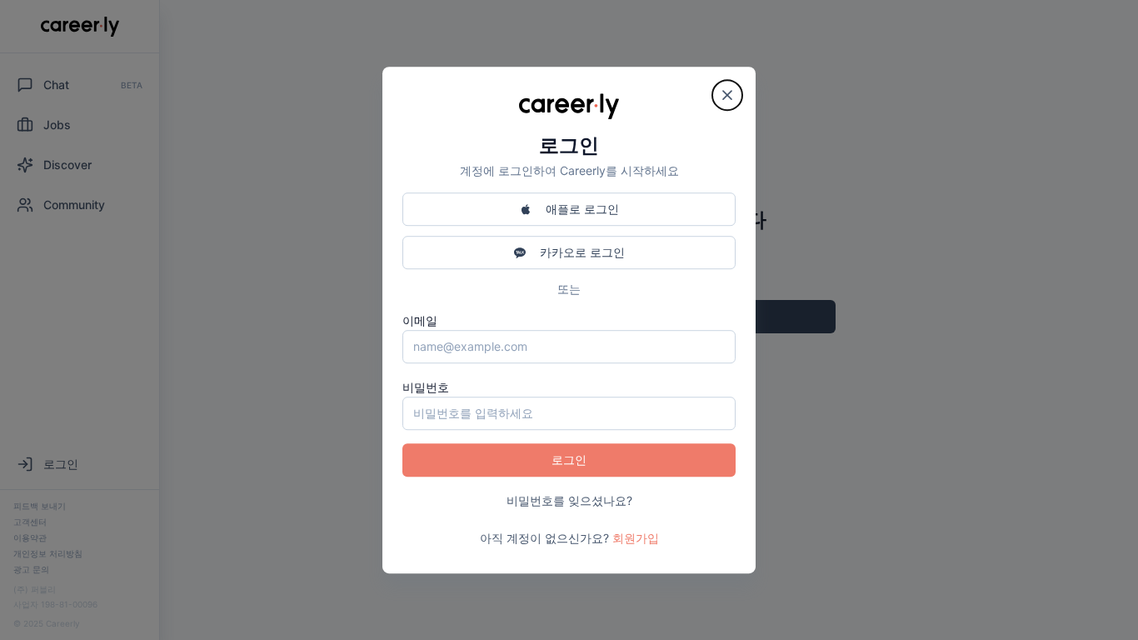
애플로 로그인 (582, 209)
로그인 (569, 459)
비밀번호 (425, 387)
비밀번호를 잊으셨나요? (569, 500)
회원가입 (635, 538)
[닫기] (727, 95)
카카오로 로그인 (582, 252)
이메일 (419, 320)
